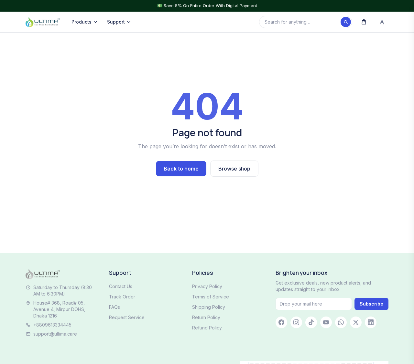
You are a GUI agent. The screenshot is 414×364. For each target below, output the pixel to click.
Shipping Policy (208, 307)
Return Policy (206, 317)
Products (81, 22)
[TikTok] (311, 322)
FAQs (114, 307)
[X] (356, 322)
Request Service (127, 317)
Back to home (181, 168)
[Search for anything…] (346, 22)
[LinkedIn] (370, 322)
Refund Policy (207, 327)
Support (116, 22)
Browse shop (234, 168)
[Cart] (363, 22)
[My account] (382, 22)
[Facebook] (281, 322)
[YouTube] (326, 322)
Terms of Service (210, 296)
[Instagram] (296, 322)
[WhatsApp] (341, 322)
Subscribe (371, 304)
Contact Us (120, 286)
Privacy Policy (207, 286)
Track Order (122, 296)
